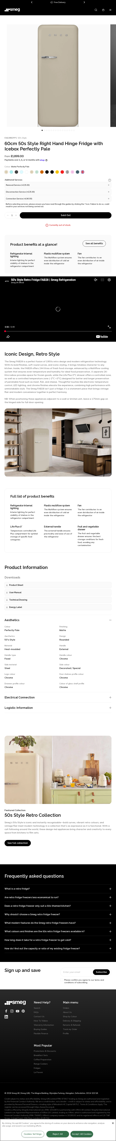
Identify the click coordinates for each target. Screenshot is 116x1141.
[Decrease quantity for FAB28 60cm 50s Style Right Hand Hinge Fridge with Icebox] (7, 215)
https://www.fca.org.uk (44, 1107)
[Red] (62, 172)
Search (37, 1008)
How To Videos (41, 1020)
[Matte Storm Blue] (77, 172)
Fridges (37, 1068)
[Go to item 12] (69, 130)
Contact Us (39, 1016)
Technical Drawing (18, 600)
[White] (26, 172)
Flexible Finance (41, 1033)
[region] (58, 1130)
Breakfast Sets (41, 1055)
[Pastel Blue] (21, 172)
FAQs (36, 1012)
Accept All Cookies (82, 1134)
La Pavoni (38, 1072)
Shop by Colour (70, 1016)
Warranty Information (44, 1025)
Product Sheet (16, 585)
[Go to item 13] (71, 130)
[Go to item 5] (53, 130)
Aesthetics (12, 620)
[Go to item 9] (62, 130)
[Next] (84, 2)
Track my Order (70, 1029)
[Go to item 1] (44, 130)
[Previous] (31, 2)
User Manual (15, 592)
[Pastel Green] (36, 172)
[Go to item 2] (47, 130)
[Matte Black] (52, 172)
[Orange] (42, 172)
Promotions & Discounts (45, 1051)
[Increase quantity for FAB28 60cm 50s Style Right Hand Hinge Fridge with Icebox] (16, 215)
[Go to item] (42, 130)
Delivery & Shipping (72, 1020)
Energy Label (15, 607)
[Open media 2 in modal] (58, 75)
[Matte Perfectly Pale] (6, 172)
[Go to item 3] (49, 130)
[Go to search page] (96, 10)
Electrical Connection (20, 697)
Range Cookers (41, 1064)
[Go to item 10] (65, 130)
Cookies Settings (33, 1134)
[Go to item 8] (60, 130)
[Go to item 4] (51, 130)
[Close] (113, 1123)
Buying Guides (40, 1029)
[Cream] (31, 172)
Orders (66, 1008)
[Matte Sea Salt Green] (11, 172)
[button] (109, 180)
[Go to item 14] (74, 130)
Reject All (58, 1134)
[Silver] (67, 172)
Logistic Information (19, 707)
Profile (66, 1033)
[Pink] (72, 172)
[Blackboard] (16, 172)
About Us (67, 1012)
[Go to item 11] (67, 130)
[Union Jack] (82, 172)
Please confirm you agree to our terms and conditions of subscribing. (84, 981)
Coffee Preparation (42, 1059)
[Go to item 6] (56, 130)
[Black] (47, 172)
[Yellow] (57, 172)
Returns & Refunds (71, 1025)
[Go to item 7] (58, 130)
